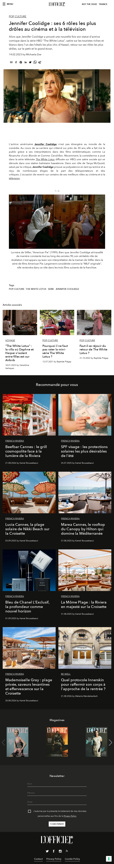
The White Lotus (36, 289)
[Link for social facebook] (53, 851)
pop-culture (16, 289)
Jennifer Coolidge (67, 289)
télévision (14, 178)
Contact (38, 858)
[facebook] (16, 63)
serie (51, 289)
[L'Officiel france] (57, 4)
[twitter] (30, 63)
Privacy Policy (70, 816)
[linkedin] (25, 63)
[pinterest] (20, 63)
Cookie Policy (72, 858)
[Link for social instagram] (60, 851)
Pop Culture (17, 16)
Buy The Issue (89, 4)
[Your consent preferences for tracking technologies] (109, 859)
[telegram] (39, 63)
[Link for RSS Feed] (66, 851)
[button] (102, 233)
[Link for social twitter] (47, 851)
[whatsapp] (35, 63)
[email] (11, 63)
